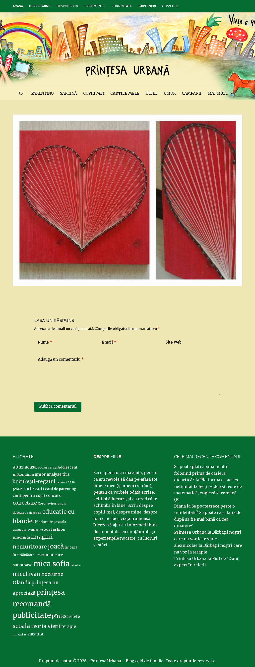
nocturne (52, 574)
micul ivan (26, 574)
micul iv (75, 565)
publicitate (32, 615)
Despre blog (67, 6)
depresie (35, 512)
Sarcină (68, 93)
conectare (25, 503)
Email (109, 342)
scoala (21, 626)
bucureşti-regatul (34, 481)
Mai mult (218, 93)
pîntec (59, 616)
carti (39, 488)
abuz (18, 467)
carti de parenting (60, 489)
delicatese (20, 512)
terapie (69, 626)
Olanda (21, 583)
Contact (170, 6)
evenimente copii (39, 529)
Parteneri (147, 6)
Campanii (191, 93)
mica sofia (51, 563)
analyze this (58, 474)
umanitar (19, 634)
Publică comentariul (57, 406)
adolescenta (47, 467)
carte (28, 488)
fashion (58, 529)
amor (40, 474)
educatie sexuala (52, 522)
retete (74, 616)
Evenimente (94, 6)
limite (40, 555)
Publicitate (122, 6)
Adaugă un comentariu (61, 359)
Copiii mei (93, 93)
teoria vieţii (46, 626)
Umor (170, 93)
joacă (56, 546)
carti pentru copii (29, 495)
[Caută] (21, 93)
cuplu (62, 503)
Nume (45, 342)
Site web (174, 342)
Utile (152, 93)
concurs (53, 495)
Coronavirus (47, 503)
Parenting (42, 93)
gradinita (21, 537)
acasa (31, 467)
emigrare (20, 529)
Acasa (18, 6)
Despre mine (39, 6)
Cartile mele (124, 93)
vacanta (35, 634)
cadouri (62, 482)
